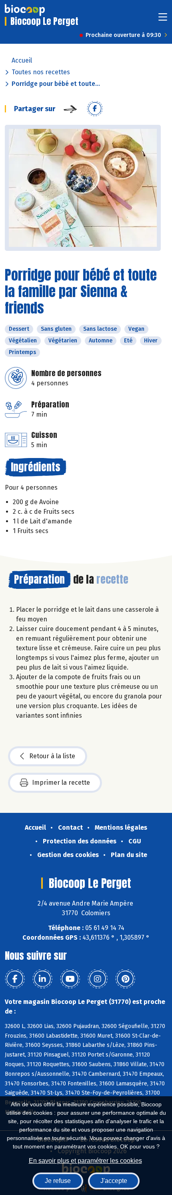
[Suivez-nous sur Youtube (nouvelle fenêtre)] (70, 979)
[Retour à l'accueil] (25, 10)
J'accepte (113, 1180)
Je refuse (58, 1180)
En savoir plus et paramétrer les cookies (85, 1160)
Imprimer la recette (61, 782)
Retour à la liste (52, 756)
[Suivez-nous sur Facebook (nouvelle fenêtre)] (15, 979)
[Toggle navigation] (162, 19)
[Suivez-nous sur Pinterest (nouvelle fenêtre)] (125, 979)
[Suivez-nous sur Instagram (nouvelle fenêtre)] (98, 979)
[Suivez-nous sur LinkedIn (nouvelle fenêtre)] (42, 979)
